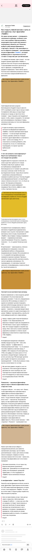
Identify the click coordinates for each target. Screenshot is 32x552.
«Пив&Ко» (18, 52)
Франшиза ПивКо (10, 25)
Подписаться (26, 26)
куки (11, 544)
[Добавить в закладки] (6, 524)
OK (28, 544)
